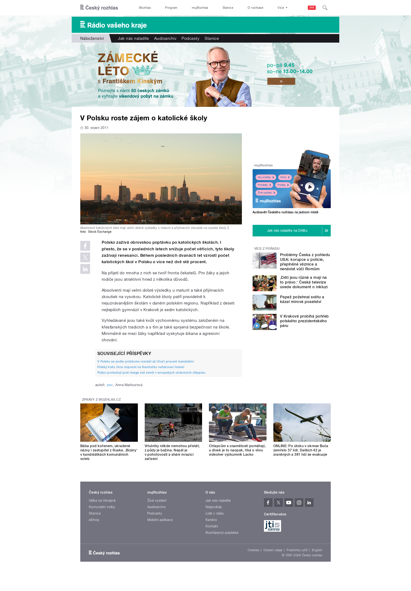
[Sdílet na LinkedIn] (85, 269)
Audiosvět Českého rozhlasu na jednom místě (285, 212)
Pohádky (263, 185)
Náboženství (92, 38)
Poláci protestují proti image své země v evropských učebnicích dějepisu (151, 372)
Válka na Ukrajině (102, 500)
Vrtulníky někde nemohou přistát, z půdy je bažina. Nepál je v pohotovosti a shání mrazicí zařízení (172, 452)
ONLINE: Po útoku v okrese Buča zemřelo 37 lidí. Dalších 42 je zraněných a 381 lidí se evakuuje (300, 450)
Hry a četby (264, 177)
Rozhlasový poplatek (222, 533)
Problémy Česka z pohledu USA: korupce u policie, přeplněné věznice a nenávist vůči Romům (305, 261)
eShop (94, 520)
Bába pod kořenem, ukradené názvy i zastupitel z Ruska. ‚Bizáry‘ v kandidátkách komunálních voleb (108, 452)
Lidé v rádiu (215, 513)
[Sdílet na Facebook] (85, 246)
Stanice (228, 7)
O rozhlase (255, 7)
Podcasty (191, 38)
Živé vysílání (265, 192)
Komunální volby (102, 507)
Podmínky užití (297, 550)
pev (110, 385)
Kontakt (212, 526)
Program (171, 7)
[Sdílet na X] (85, 257)
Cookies (253, 550)
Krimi (283, 177)
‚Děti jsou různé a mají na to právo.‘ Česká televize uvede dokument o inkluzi (304, 282)
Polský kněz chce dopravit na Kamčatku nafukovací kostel (140, 367)
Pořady (281, 185)
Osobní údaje (273, 550)
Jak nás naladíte (133, 38)
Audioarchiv (165, 38)
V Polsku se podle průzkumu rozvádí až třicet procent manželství (145, 361)
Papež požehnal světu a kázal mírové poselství (302, 299)
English (317, 550)
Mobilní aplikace (160, 520)
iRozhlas (145, 7)
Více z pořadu (267, 249)
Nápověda (214, 507)
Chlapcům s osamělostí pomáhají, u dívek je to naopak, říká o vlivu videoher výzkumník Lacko (237, 450)
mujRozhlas (200, 7)
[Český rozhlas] (99, 7)
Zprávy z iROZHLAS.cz (101, 399)
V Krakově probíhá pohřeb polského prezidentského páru (304, 321)
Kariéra (211, 520)
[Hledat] (325, 7)
